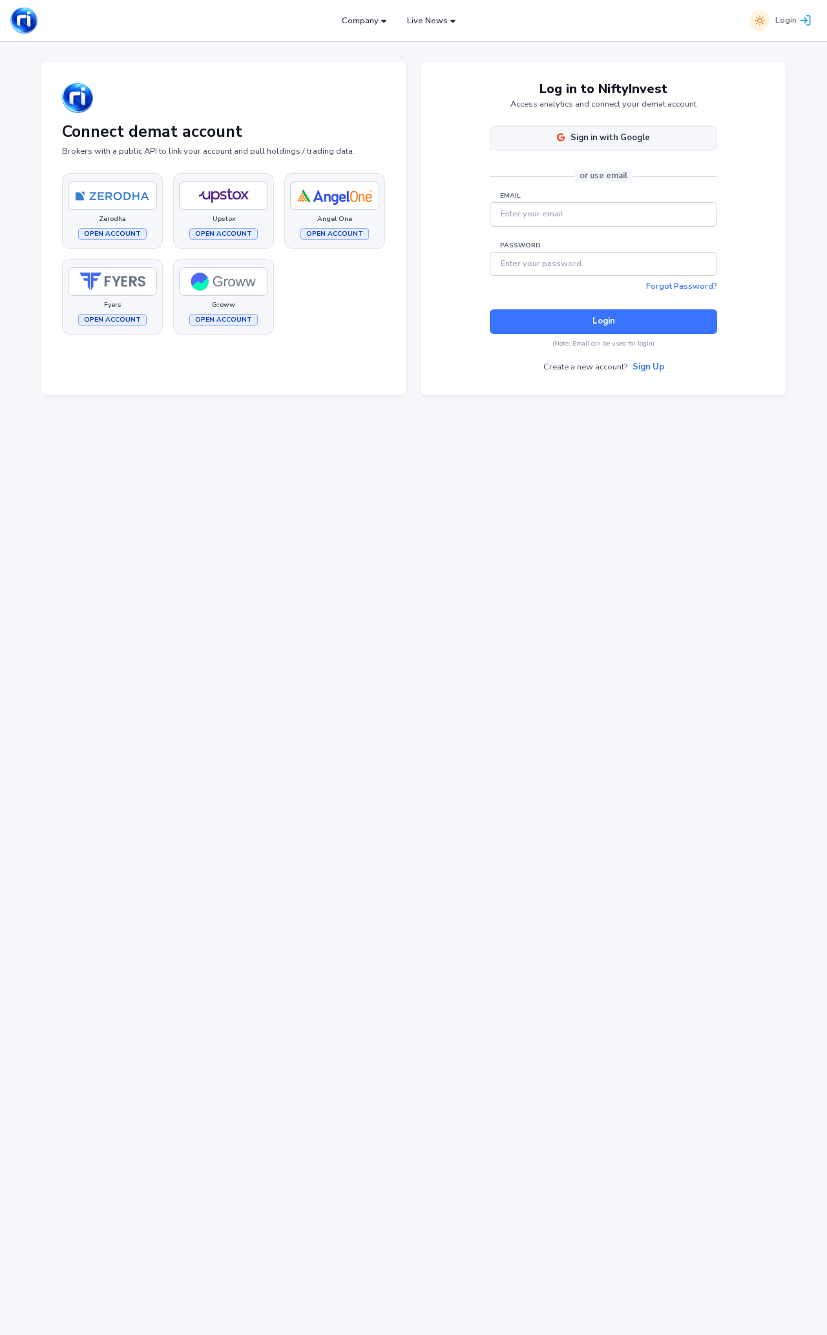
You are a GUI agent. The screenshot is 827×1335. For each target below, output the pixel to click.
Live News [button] (427, 20)
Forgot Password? (681, 286)
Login (786, 20)
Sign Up (648, 367)
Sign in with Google (610, 137)
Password (520, 245)
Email (510, 196)
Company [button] (360, 20)
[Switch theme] (759, 20)
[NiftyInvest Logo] (23, 21)
